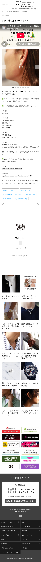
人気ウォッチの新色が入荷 (29, 384)
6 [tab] (25, 87)
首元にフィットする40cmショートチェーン (10, 355)
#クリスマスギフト (21, 199)
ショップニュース (6, 535)
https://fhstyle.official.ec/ (9, 161)
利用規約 (24, 548)
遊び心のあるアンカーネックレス (29, 324)
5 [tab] (23, 87)
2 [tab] (15, 87)
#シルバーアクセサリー (10, 190)
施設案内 (24, 531)
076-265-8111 (22, 512)
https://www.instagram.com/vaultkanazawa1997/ (16, 176)
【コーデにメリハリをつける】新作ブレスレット (10, 413)
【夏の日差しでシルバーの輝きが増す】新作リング (29, 355)
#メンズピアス (25, 190)
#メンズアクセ (30, 194)
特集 (2, 539)
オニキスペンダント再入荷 (10, 297)
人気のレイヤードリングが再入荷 (29, 297)
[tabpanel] (20, 67)
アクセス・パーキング (8, 531)
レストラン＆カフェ (7, 526)
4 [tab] (20, 87)
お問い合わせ (26, 544)
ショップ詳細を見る (19, 255)
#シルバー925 (7, 194)
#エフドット (19, 194)
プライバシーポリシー (8, 548)
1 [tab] (13, 87)
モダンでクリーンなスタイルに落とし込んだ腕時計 (10, 326)
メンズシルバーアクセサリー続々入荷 (29, 411)
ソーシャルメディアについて (10, 552)
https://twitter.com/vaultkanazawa (12, 169)
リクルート (25, 539)
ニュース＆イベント (28, 535)
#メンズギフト (7, 199)
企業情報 (4, 544)
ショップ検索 (26, 526)
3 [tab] (18, 87)
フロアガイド (26, 522)
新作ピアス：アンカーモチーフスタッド (10, 384)
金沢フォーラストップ (8, 522)
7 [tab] (28, 87)
